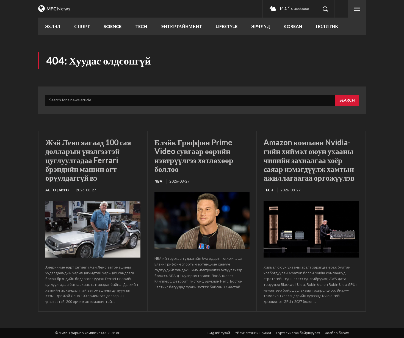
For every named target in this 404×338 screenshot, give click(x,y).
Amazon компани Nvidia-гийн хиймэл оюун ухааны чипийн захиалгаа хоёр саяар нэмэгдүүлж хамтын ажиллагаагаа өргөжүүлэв (309, 160)
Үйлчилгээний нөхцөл (253, 333)
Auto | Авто (57, 190)
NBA (158, 181)
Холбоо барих (337, 333)
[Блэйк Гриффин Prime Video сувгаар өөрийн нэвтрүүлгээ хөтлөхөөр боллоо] (202, 220)
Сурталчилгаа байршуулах (298, 333)
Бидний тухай (218, 333)
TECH (268, 190)
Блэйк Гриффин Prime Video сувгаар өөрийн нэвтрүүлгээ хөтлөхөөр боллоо (193, 156)
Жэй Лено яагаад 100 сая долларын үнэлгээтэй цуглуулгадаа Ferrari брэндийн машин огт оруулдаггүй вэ (88, 160)
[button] (325, 9)
